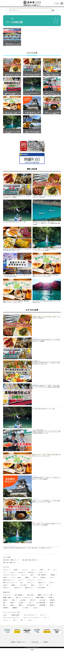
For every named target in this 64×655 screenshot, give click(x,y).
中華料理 (53, 575)
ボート (46, 617)
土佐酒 (16, 569)
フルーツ (24, 575)
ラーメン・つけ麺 (16, 577)
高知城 (51, 597)
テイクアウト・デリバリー (10, 575)
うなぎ (51, 582)
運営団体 (47, 642)
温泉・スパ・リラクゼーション (24, 597)
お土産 (5, 585)
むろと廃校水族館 (41, 602)
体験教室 (15, 607)
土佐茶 (42, 569)
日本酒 (5, 577)
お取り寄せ (31, 572)
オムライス (31, 582)
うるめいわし (18, 587)
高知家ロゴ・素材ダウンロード (20, 642)
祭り (23, 620)
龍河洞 (52, 605)
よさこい (31, 620)
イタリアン (42, 572)
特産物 (13, 585)
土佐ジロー (6, 587)
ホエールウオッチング (30, 615)
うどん (33, 569)
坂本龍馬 (53, 600)
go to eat (22, 572)
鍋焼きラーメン (30, 587)
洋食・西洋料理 (42, 575)
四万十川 (33, 600)
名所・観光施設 (19, 595)
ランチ (40, 580)
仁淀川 (35, 607)
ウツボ (40, 585)
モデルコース (7, 595)
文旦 (35, 577)
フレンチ (25, 569)
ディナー (21, 580)
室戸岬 (12, 602)
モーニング (31, 580)
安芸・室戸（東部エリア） (10, 562)
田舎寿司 (44, 577)
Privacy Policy (36, 642)
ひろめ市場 (23, 600)
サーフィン (6, 620)
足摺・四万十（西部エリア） (11, 560)
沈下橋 (13, 600)
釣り (16, 620)
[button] (53, 10)
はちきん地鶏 (42, 587)
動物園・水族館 (8, 597)
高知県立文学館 (16, 615)
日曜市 (21, 605)
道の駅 (12, 605)
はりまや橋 (43, 600)
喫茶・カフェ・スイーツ (10, 582)
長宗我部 (6, 607)
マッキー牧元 (24, 585)
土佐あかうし (42, 582)
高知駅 (52, 602)
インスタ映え (26, 607)
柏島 (5, 605)
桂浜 (5, 602)
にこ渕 (30, 602)
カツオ (52, 577)
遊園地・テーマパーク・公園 (46, 595)
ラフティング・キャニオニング (11, 617)
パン (5, 572)
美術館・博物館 (41, 597)
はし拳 (5, 615)
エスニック (6, 569)
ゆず (22, 582)
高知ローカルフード (9, 580)
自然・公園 (31, 595)
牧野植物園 (43, 605)
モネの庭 (22, 602)
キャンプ (43, 615)
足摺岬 (5, 600)
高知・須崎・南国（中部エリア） (31, 560)
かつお (12, 572)
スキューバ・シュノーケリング (32, 617)
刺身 (33, 585)
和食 (33, 575)
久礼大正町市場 (31, 605)
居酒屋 (27, 577)
